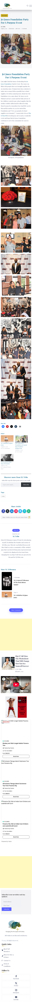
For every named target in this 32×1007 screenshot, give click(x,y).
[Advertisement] (16, 635)
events (3, 496)
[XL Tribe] (7, 5)
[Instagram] (16, 991)
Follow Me (16, 530)
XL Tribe (3, 26)
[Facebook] (16, 977)
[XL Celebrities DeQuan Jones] (7, 438)
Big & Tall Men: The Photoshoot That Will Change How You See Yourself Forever (22, 661)
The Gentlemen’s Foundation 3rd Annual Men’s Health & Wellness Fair (21, 445)
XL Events (4, 15)
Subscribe (26, 484)
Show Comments (16, 610)
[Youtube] (16, 998)
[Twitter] (16, 984)
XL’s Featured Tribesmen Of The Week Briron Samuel (21, 582)
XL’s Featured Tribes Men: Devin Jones (6, 462)
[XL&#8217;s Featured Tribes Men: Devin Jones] (7, 457)
